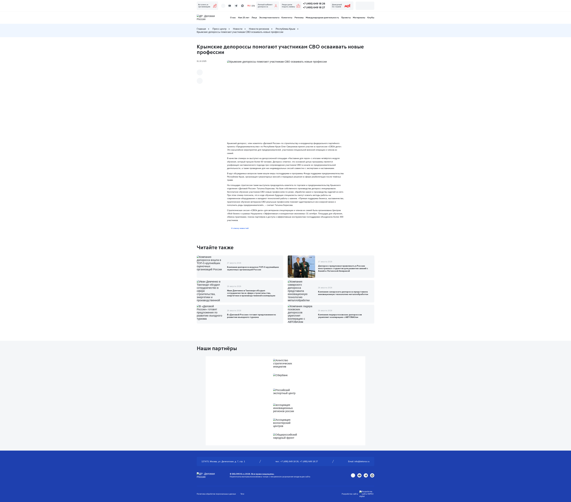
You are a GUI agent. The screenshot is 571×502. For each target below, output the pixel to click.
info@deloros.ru (362, 461)
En (253, 6)
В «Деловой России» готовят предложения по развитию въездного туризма (251, 316)
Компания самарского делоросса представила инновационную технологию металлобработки (343, 293)
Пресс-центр (219, 29)
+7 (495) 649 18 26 (314, 3)
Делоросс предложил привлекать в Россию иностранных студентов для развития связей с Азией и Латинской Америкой (343, 268)
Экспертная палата (269, 18)
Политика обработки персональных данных (216, 494)
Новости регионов (259, 29)
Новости (237, 29)
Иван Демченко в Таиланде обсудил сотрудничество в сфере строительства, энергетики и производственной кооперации (251, 293)
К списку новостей (239, 228)
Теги (242, 494)
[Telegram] (200, 81)
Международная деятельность (322, 18)
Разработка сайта (350, 494)
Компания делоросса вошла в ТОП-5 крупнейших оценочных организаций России (253, 268)
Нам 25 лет (243, 18)
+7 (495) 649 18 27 (314, 7)
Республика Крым (285, 29)
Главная (201, 29)
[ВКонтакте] (200, 72)
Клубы (370, 18)
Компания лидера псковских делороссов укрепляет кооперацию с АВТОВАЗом (340, 316)
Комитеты (286, 18)
